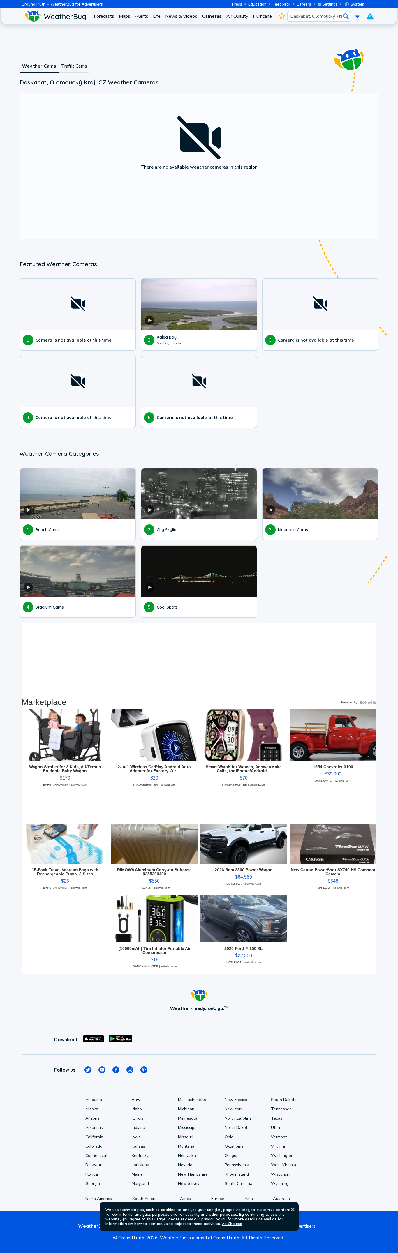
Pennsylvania (237, 1165)
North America (98, 1198)
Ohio (229, 1137)
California (94, 1137)
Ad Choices (232, 1223)
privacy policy (213, 1219)
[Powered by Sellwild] (368, 702)
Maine (137, 1174)
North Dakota (237, 1127)
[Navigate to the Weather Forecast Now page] (55, 16)
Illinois (137, 1118)
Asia (249, 1198)
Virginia (278, 1146)
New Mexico (236, 1099)
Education (257, 4)
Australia (281, 1198)
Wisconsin (280, 1174)
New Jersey (188, 1183)
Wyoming (279, 1183)
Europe (217, 1198)
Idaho (137, 1109)
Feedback (281, 4)
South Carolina (238, 1183)
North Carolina (238, 1118)
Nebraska (187, 1155)
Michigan (186, 1109)
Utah (275, 1127)
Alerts (141, 16)
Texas (276, 1118)
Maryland (140, 1183)
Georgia (92, 1183)
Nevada (185, 1165)
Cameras (212, 16)
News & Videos (181, 16)
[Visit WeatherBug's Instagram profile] (129, 1069)
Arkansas (94, 1127)
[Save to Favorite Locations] (282, 16)
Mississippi (188, 1127)
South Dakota (284, 1099)
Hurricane (262, 16)
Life (157, 16)
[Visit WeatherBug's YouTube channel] (101, 1069)
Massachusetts (192, 1099)
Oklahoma (234, 1146)
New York (234, 1109)
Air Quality (237, 16)
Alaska (91, 1109)
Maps (124, 16)
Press (237, 4)
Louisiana (140, 1165)
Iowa (136, 1137)
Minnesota (187, 1118)
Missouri (185, 1137)
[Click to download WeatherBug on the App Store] (93, 1039)
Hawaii (138, 1099)
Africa (185, 1198)
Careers (304, 4)
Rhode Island (237, 1174)
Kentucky (140, 1155)
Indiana (138, 1127)
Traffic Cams (74, 66)
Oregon (232, 1155)
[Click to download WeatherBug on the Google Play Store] (120, 1039)
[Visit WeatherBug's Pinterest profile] (143, 1069)
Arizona (92, 1118)
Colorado (93, 1146)
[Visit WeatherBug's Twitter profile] (87, 1069)
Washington (282, 1155)
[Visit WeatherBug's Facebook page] (115, 1069)
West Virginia (283, 1165)
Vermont (279, 1137)
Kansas (138, 1146)
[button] (293, 1209)
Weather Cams (39, 66)
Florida (91, 1174)
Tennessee (281, 1109)
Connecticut (96, 1155)
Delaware (94, 1165)
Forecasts (104, 16)
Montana (186, 1146)
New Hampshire (193, 1174)
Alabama (93, 1099)
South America (146, 1198)
